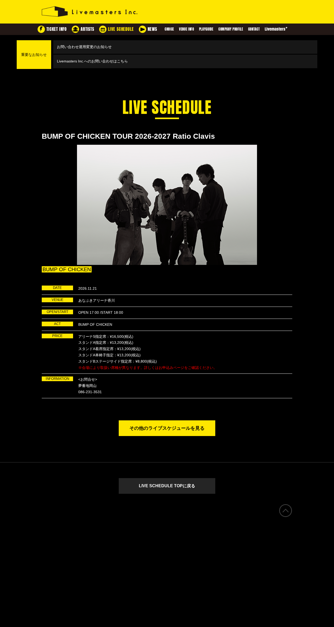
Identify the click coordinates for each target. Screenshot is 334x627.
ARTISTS (87, 29)
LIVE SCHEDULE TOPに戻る (167, 486)
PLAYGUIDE (206, 29)
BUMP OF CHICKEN (67, 269)
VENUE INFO (186, 29)
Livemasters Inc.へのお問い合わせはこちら (92, 61)
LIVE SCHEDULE (121, 29)
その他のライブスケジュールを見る (167, 428)
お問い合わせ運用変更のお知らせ (84, 47)
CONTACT (254, 29)
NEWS (152, 29)
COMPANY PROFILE (230, 29)
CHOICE (169, 29)
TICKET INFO (56, 29)
